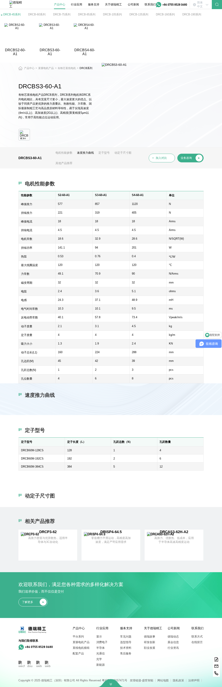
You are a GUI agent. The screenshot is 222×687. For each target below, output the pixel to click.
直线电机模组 (81, 647)
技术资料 (125, 647)
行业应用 (76, 4)
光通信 (100, 653)
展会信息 (173, 642)
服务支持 (93, 4)
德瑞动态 (173, 636)
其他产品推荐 (64, 163)
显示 (99, 636)
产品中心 (59, 4)
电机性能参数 (64, 152)
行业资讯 (173, 647)
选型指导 (125, 642)
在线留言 (197, 642)
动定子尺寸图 (122, 152)
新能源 (100, 664)
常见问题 (125, 636)
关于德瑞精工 (113, 4)
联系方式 (197, 636)
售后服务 (125, 653)
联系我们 (150, 4)
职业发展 (149, 647)
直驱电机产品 (81, 642)
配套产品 (78, 653)
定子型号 (104, 152)
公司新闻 (133, 4)
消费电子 (102, 642)
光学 (99, 659)
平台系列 (78, 636)
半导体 (100, 647)
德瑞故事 (149, 636)
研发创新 (149, 642)
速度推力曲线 (85, 152)
